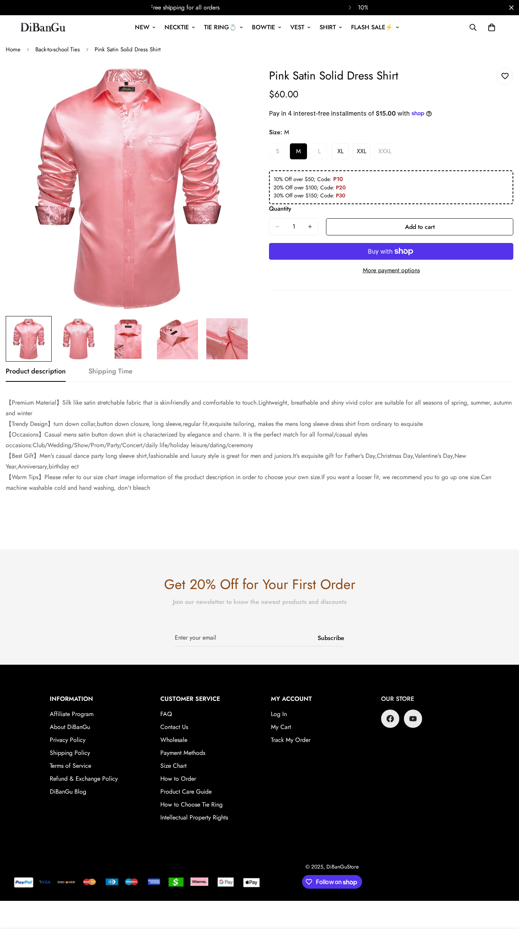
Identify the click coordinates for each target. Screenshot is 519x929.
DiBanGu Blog (68, 791)
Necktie (177, 27)
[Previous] (169, 7)
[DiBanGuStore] (43, 27)
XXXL (387, 153)
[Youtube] (413, 719)
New (142, 27)
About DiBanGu (70, 727)
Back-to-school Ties (57, 49)
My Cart (281, 727)
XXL (363, 153)
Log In (279, 714)
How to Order (178, 778)
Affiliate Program (71, 714)
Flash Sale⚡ (372, 27)
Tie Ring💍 (220, 27)
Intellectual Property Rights (194, 817)
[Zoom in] (233, 82)
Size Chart (173, 765)
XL (343, 153)
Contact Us (174, 727)
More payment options (391, 270)
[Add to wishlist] (504, 76)
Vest (297, 27)
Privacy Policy (67, 739)
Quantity (280, 208)
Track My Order (290, 739)
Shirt (328, 27)
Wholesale (173, 739)
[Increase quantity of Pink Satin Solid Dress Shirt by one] (310, 226)
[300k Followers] (390, 719)
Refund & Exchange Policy (84, 778)
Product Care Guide (186, 791)
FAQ (166, 714)
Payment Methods (182, 752)
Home (13, 49)
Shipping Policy (70, 752)
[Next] (349, 7)
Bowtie (263, 27)
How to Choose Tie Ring (191, 804)
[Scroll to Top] (504, 887)
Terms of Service (70, 765)
